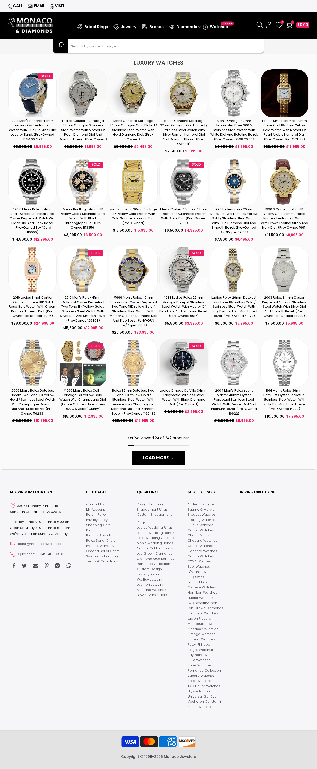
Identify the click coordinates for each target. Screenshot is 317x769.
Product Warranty (100, 545)
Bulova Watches (201, 525)
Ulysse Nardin (199, 691)
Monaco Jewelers (180, 756)
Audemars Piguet (201, 504)
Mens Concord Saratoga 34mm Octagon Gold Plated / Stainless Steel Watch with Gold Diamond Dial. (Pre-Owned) (133, 129)
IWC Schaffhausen (202, 603)
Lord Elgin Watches (203, 613)
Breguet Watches (202, 514)
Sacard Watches (201, 675)
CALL (18, 6)
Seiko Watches (199, 680)
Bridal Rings (96, 27)
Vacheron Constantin (205, 701)
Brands (156, 27)
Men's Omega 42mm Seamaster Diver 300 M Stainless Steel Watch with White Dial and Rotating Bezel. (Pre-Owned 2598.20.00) (234, 129)
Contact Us (95, 504)
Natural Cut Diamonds (155, 548)
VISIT (60, 6)
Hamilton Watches (202, 592)
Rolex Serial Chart (100, 540)
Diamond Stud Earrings (155, 558)
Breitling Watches (202, 519)
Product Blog (96, 530)
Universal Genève (202, 696)
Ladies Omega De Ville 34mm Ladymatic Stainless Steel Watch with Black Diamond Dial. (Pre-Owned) (184, 397)
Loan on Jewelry (150, 584)
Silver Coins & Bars (152, 595)
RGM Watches (199, 660)
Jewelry (129, 27)
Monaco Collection (203, 629)
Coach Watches (201, 545)
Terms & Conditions (102, 561)
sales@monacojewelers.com (42, 543)
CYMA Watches (200, 561)
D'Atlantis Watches (202, 571)
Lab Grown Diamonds (154, 553)
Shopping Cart (98, 525)
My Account (95, 509)
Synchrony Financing (102, 556)
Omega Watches (201, 634)
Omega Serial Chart (102, 551)
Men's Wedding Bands (155, 543)
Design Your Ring (150, 504)
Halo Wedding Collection (157, 538)
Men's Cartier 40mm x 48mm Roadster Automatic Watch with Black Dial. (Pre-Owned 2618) (183, 216)
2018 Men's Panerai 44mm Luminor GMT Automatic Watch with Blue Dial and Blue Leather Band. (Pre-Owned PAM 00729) (32, 129)
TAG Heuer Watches (204, 686)
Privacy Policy (97, 519)
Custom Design (149, 569)
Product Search (98, 535)
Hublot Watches (200, 597)
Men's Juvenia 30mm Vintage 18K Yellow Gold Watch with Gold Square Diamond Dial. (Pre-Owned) (133, 216)
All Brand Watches (151, 589)
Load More (156, 457)
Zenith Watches (200, 706)
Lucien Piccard (199, 618)
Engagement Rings (152, 509)
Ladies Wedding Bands (155, 532)
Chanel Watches (201, 535)
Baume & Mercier (202, 509)
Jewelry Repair (149, 574)
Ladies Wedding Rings (155, 527)
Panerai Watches (201, 639)
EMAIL (39, 6)
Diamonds (186, 27)
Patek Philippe (199, 644)
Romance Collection (153, 563)
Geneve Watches (202, 587)
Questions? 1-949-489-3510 (40, 554)
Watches (221, 26)
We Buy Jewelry (149, 579)
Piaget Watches (200, 649)
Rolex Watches (199, 665)
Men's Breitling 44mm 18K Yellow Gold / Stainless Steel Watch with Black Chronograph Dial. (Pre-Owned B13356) (83, 218)
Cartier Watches (201, 530)
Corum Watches (201, 556)
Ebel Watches (199, 566)
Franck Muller (198, 582)
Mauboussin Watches (205, 623)
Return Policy (96, 514)
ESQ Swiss (196, 577)
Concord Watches (202, 551)
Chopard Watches (202, 540)
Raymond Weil (199, 654)
